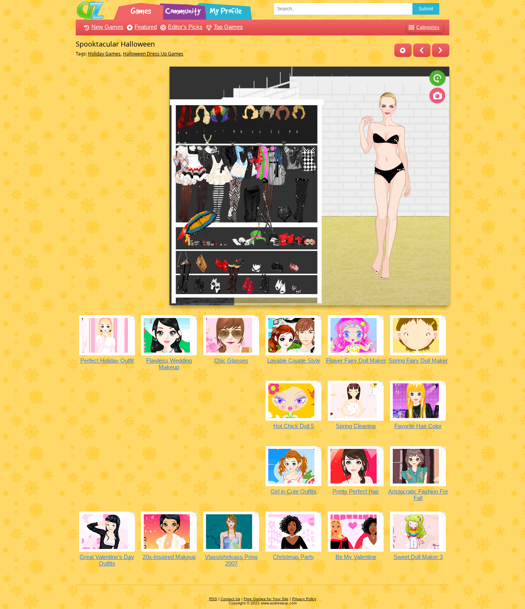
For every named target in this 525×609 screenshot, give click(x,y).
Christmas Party (293, 557)
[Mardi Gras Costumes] (440, 50)
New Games (107, 26)
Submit (426, 9)
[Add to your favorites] (403, 50)
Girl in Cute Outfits (294, 491)
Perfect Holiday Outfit (107, 360)
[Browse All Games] (142, 9)
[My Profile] (226, 9)
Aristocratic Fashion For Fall (418, 494)
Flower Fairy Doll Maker (356, 360)
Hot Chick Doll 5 (293, 426)
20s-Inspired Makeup (169, 557)
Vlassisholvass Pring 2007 (231, 560)
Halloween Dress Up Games (153, 53)
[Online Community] (184, 9)
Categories (427, 27)
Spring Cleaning (355, 426)
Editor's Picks (185, 26)
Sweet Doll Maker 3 (418, 557)
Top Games (228, 26)
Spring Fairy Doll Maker (418, 360)
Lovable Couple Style (293, 360)
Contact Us (230, 599)
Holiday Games (104, 53)
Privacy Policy (304, 599)
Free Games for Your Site (266, 599)
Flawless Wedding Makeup (169, 363)
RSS (213, 599)
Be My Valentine (356, 557)
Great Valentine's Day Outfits (107, 560)
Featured (146, 26)
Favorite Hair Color (418, 426)
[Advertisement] (120, 182)
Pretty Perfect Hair (355, 491)
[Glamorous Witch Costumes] (421, 50)
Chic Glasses (231, 360)
